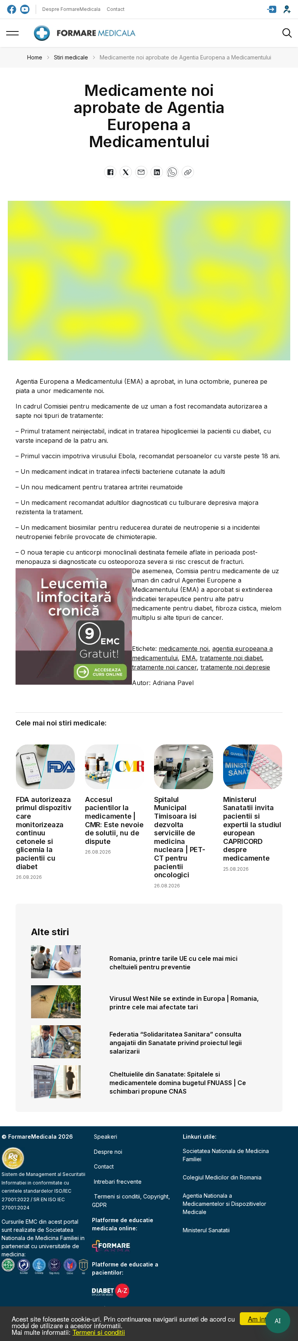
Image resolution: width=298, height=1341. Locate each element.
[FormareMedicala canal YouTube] (24, 9)
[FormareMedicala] (86, 33)
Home (34, 57)
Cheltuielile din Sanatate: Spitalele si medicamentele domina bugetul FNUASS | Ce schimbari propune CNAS (177, 1082)
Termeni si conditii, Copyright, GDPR (131, 1200)
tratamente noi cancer (164, 667)
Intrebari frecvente (118, 1181)
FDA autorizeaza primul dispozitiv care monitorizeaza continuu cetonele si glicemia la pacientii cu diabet (44, 833)
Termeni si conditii (99, 1332)
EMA (189, 658)
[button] (271, 9)
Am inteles (263, 1319)
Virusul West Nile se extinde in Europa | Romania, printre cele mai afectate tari (184, 1003)
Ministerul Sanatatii (206, 1230)
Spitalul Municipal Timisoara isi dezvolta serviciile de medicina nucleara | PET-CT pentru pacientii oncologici (179, 837)
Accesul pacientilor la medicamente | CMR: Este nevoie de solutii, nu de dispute (114, 820)
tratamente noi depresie (235, 667)
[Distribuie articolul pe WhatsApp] (172, 172)
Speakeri (105, 1136)
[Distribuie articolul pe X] (126, 172)
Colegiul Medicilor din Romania (222, 1177)
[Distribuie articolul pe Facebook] (110, 172)
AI (278, 1321)
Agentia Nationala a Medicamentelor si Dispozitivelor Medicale (224, 1203)
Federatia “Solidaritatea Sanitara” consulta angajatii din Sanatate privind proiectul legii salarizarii (175, 1042)
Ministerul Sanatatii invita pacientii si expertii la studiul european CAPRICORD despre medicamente (252, 828)
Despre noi (108, 1151)
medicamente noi (183, 648)
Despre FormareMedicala (71, 9)
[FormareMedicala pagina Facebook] (11, 9)
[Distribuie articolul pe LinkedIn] (157, 172)
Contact (116, 9)
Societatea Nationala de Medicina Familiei (226, 1155)
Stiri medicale (71, 57)
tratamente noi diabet (231, 658)
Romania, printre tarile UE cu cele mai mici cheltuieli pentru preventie (173, 963)
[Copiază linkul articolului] (188, 172)
